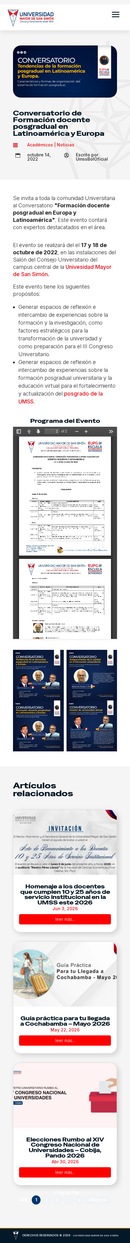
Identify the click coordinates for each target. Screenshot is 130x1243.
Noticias (65, 144)
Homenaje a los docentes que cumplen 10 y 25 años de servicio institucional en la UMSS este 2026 (65, 894)
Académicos (40, 144)
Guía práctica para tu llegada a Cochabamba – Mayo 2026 (65, 1021)
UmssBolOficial (92, 159)
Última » (98, 1199)
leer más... (65, 919)
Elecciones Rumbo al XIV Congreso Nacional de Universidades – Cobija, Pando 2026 (65, 1147)
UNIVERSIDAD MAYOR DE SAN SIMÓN (96, 1235)
